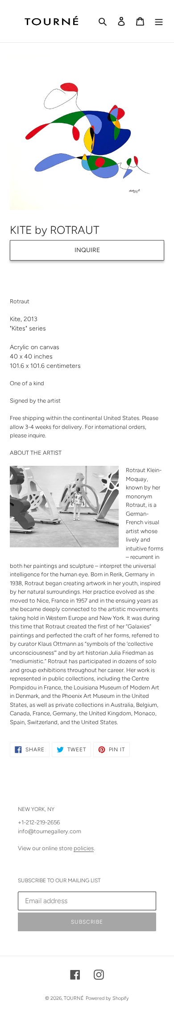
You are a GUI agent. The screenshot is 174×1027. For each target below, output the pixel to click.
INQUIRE (87, 250)
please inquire (27, 435)
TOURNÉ (74, 998)
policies (84, 848)
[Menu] (158, 21)
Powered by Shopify (107, 998)
